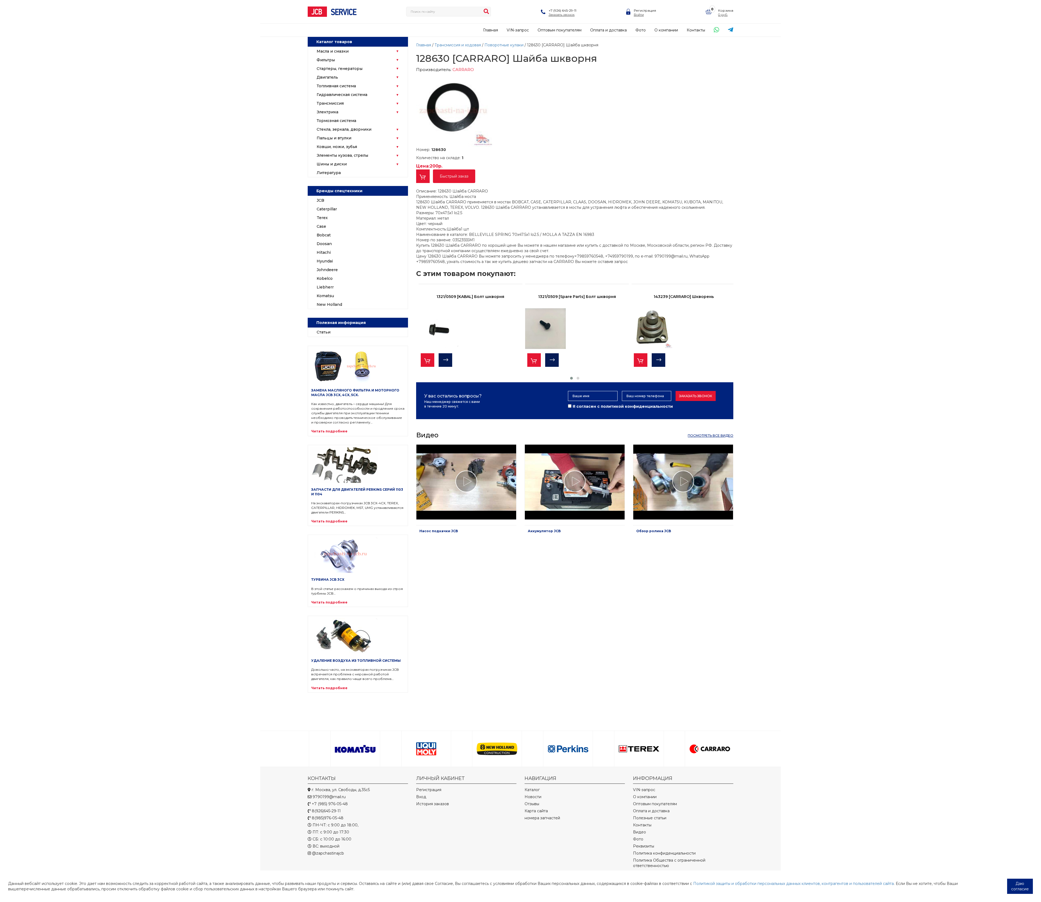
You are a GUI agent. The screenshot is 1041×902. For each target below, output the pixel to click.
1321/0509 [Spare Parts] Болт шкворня (470, 296)
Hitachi (324, 252)
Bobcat (324, 235)
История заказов (432, 803)
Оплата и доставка (608, 30)
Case (321, 226)
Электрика (327, 112)
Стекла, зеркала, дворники (344, 129)
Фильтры (326, 59)
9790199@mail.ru (328, 796)
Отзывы (532, 803)
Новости (533, 796)
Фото (640, 30)
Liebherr (325, 287)
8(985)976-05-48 (327, 818)
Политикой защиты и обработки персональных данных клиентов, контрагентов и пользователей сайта (793, 883)
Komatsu (325, 295)
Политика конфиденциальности (664, 853)
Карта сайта (536, 810)
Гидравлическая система (342, 94)
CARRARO (463, 69)
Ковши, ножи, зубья (337, 146)
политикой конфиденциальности (637, 406)
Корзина (725, 10)
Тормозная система (336, 120)
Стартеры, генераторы (339, 68)
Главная (490, 30)
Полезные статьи (649, 818)
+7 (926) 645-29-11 (562, 10)
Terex (322, 217)
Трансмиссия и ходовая (458, 45)
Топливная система (336, 86)
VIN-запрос (518, 30)
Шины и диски (332, 164)
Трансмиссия (330, 103)
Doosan (324, 243)
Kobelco (325, 278)
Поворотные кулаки (504, 45)
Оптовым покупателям (559, 30)
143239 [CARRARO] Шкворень (577, 296)
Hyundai (325, 261)
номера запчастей (542, 818)
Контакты (696, 30)
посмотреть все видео (710, 436)
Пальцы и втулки (334, 138)
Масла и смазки (333, 51)
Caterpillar (327, 209)
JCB (320, 200)
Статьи (323, 332)
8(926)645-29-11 (326, 810)
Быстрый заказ (454, 176)
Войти (639, 14)
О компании (666, 30)
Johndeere (327, 269)
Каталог (532, 789)
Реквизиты (643, 846)
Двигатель (327, 77)
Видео (639, 832)
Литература (329, 172)
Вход (421, 796)
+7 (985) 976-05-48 (329, 803)
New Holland (329, 304)
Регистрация (645, 10)
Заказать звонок (695, 396)
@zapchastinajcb (327, 853)
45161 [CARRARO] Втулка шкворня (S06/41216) (683, 296)
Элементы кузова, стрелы (342, 155)
